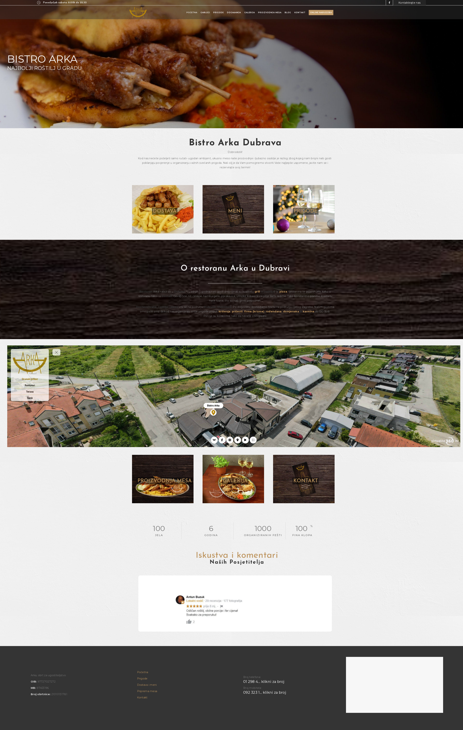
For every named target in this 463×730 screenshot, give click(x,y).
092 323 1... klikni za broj (264, 692)
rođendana (274, 311)
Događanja (234, 12)
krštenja (224, 311)
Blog (288, 12)
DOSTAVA (165, 211)
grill (257, 291)
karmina (308, 311)
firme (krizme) (254, 311)
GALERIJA (235, 481)
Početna (191, 12)
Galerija (249, 12)
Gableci (205, 12)
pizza (283, 291)
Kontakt (299, 12)
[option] (235, 603)
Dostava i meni (147, 684)
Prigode (218, 12)
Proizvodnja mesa (269, 12)
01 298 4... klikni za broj (263, 681)
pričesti (237, 311)
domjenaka (291, 311)
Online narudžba (321, 12)
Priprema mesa (147, 691)
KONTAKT (305, 481)
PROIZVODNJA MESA (164, 481)
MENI (235, 211)
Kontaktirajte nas (409, 2)
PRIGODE (306, 211)
